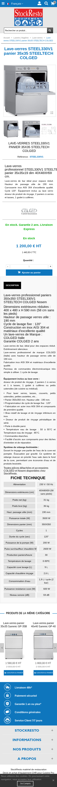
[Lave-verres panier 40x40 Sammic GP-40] (43, 644)
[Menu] (3, 3)
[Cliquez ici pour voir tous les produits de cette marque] (29, 212)
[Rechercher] (46, 3)
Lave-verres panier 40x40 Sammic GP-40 (43, 625)
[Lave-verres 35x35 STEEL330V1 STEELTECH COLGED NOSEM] (52, 112)
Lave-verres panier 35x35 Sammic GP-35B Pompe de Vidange (13, 626)
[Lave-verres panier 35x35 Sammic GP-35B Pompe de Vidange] (13, 644)
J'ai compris (25, 783)
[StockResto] (28, 17)
